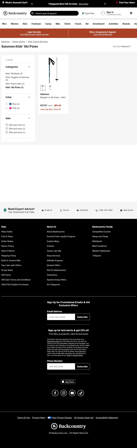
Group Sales (7, 270)
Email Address (54, 311)
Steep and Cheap (100, 236)
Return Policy (7, 245)
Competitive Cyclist (101, 231)
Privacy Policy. (78, 355)
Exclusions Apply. (53, 341)
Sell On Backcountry (56, 270)
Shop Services (53, 255)
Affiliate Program (55, 260)
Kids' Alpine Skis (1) (15, 83)
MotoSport (97, 241)
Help (3, 226)
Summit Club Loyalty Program (61, 236)
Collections (52, 274)
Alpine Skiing (19, 41)
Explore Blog (53, 241)
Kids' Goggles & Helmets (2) (17, 78)
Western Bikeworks (101, 250)
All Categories (53, 284)
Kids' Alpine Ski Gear (38, 41)
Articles (50, 245)
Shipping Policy (8, 255)
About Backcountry (56, 231)
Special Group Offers (56, 279)
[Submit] (32, 13)
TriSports (96, 255)
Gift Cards (6, 274)
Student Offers (53, 265)
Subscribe (82, 316)
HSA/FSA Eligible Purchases (15, 284)
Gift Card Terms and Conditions (16, 279)
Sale (8, 118)
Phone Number (55, 360)
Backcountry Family (102, 226)
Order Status (7, 241)
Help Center (6, 231)
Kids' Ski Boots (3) (14, 73)
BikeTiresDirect (99, 245)
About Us (51, 226)
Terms (68, 355)
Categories (12, 66)
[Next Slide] (105, 3)
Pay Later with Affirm (11, 265)
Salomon (5, 41)
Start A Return (8, 250)
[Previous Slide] (32, 3)
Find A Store (7, 236)
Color (9, 97)
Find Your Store (127, 2)
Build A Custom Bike (11, 260)
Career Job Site (54, 250)
